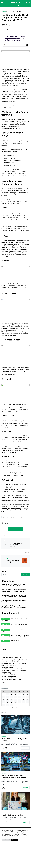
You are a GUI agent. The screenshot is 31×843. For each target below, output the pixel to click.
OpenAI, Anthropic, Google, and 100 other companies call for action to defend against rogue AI (15, 606)
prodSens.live (15, 2)
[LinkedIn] (14, 5)
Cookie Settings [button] (6, 839)
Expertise (27, 659)
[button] (2, 2)
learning (21, 661)
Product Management (8, 670)
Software (3, 11)
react (18, 677)
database (14, 659)
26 (23, 702)
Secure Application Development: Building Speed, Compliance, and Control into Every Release (14, 590)
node (18, 663)
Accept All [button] (14, 839)
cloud (13, 657)
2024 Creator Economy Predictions (19, 640)
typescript (17, 679)
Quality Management (8, 677)
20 (27, 699)
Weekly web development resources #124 (16, 543)
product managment (22, 670)
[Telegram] (18, 5)
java (11, 661)
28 (3, 705)
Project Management (16, 672)
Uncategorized (23, 679)
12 (23, 696)
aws (25, 655)
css (11, 659)
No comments (19, 11)
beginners (4, 657)
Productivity (18, 668)
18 (19, 699)
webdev (4, 682)
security (22, 677)
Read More (25, 748)
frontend (3, 661)
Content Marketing (5, 659)
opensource (22, 663)
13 (27, 696)
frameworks (5, 517)
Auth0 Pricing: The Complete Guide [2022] (11, 561)
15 (7, 699)
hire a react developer (7, 194)
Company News (18, 657)
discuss (23, 659)
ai (2, 655)
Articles (12, 655)
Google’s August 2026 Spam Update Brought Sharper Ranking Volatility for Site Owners (13, 585)
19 (23, 699)
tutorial (12, 679)
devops (19, 659)
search (25, 574)
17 (15, 699)
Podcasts (15, 665)
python (13, 674)
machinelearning (4, 663)
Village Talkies (5, 618)
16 (11, 699)
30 (11, 705)
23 (11, 702)
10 (15, 696)
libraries (12, 517)
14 (3, 699)
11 (19, 696)
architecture (7, 655)
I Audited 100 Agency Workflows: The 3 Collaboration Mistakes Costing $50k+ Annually (14, 777)
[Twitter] (16, 5)
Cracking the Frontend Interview (12, 815)
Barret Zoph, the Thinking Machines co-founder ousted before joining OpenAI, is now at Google (14, 595)
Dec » (17, 707)
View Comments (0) (15, 529)
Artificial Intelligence (19, 655)
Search (3, 571)
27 (27, 702)
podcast (10, 665)
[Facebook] (12, 5)
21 (3, 702)
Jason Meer (4, 821)
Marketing (12, 663)
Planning (7, 665)
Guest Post (7, 661)
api (3, 655)
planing (2, 665)
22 (7, 702)
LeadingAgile (4, 747)
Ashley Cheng (5, 24)
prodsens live (8, 667)
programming (6, 673)
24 (15, 702)
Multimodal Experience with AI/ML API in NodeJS (14, 740)
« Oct (13, 707)
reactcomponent (20, 517)
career (10, 657)
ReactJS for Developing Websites (10, 508)
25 (19, 702)
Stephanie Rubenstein (6, 787)
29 (7, 705)
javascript (15, 661)
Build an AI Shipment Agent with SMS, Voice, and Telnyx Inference (14, 601)
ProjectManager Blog (5, 674)
